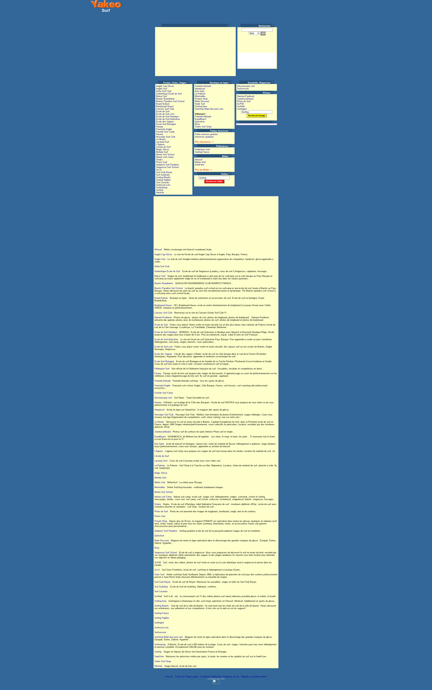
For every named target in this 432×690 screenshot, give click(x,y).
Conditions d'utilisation (211, 676)
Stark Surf (200, 104)
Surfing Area (201, 106)
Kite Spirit (200, 91)
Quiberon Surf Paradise (167, 164)
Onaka (159, 159)
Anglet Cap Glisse (165, 86)
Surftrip (159, 190)
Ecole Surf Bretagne (166, 124)
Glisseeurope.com (246, 86)
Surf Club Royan (164, 172)
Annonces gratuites (204, 137)
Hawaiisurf (200, 88)
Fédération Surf (202, 149)
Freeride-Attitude (203, 116)
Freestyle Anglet (164, 129)
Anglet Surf (161, 88)
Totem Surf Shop (203, 126)
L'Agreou (160, 144)
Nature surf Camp (164, 157)
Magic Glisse (162, 149)
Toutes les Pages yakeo (186, 676)
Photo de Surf (244, 101)
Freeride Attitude (203, 86)
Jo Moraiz (161, 139)
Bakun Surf (161, 96)
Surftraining (161, 187)
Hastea (159, 134)
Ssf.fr (158, 169)
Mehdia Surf (162, 152)
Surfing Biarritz (163, 177)
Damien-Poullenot (245, 96)
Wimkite (160, 192)
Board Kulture (162, 104)
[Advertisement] (184, 51)
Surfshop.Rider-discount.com (209, 109)
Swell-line (199, 164)
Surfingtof (242, 109)
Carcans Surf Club (165, 109)
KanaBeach (200, 119)
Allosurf (198, 159)
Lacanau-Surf (162, 142)
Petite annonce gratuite (206, 134)
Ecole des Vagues (165, 121)
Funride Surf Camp (165, 131)
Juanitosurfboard (245, 99)
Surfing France (202, 152)
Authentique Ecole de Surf (169, 93)
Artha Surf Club (163, 91)
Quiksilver (200, 121)
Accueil (169, 676)
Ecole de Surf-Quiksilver (168, 119)
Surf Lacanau (162, 182)
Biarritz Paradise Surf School (170, 101)
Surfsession (243, 88)
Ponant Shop (201, 99)
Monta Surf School (165, 154)
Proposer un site (231, 676)
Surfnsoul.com (163, 185)
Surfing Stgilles (163, 180)
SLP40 (240, 104)
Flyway (159, 126)
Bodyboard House (164, 106)
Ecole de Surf (162, 111)
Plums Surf (161, 162)
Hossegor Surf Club (165, 137)
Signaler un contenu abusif (254, 676)
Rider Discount (202, 101)
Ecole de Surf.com (165, 114)
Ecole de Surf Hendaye (167, 116)
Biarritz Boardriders (165, 99)
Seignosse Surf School (167, 167)
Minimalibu (200, 96)
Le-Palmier (200, 93)
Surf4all (241, 106)
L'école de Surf (163, 147)
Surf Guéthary (163, 175)
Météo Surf (200, 162)
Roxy (197, 124)
